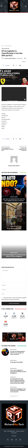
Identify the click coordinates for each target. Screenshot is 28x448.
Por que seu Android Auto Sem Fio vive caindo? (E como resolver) (14, 199)
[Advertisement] (14, 28)
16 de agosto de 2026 (14, 228)
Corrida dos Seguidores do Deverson (22, 149)
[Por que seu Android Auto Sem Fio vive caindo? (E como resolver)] (14, 189)
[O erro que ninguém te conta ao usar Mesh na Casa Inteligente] (14, 244)
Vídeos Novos (14, 196)
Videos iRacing (8, 45)
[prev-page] (3, 261)
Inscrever (5, 320)
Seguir (14, 312)
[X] (20, 439)
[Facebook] (7, 439)
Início (3, 45)
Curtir (5, 312)
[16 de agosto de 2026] (14, 216)
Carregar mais (13, 396)
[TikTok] (16, 439)
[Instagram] (11, 439)
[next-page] (5, 261)
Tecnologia (13, 377)
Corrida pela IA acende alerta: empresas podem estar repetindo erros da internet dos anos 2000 (17, 381)
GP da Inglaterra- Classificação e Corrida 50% (7, 149)
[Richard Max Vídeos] (3, 58)
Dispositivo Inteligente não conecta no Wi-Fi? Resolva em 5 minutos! (18, 390)
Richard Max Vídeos (10, 58)
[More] (20, 65)
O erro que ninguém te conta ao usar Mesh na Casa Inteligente (14, 255)
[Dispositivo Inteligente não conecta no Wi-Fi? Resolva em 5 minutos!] (5, 389)
